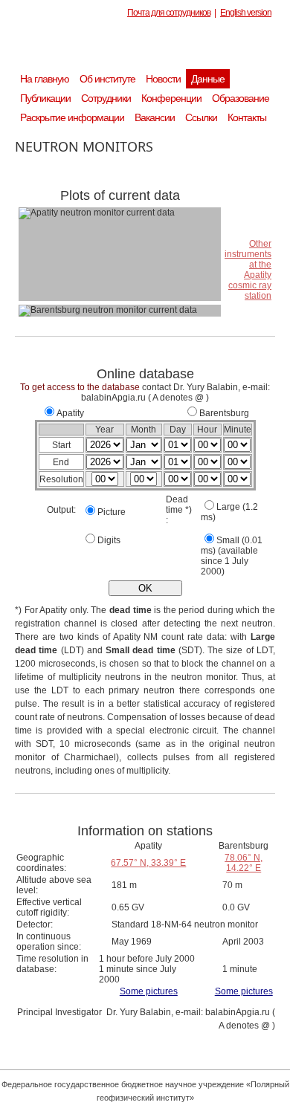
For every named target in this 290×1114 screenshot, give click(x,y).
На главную (44, 79)
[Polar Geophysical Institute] (152, 48)
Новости (163, 79)
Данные (208, 79)
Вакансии (155, 117)
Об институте (107, 79)
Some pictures (149, 991)
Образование (240, 98)
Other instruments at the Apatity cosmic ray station (248, 270)
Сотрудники (106, 98)
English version (245, 12)
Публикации (45, 98)
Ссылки (201, 117)
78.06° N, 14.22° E (243, 862)
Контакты (247, 117)
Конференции (171, 98)
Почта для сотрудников (168, 12)
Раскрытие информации (72, 117)
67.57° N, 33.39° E (148, 863)
